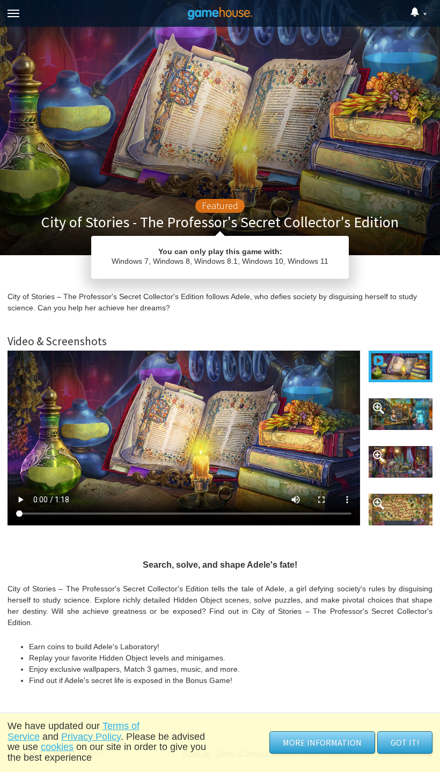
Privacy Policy (91, 736)
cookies (57, 746)
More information (322, 742)
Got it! (405, 742)
